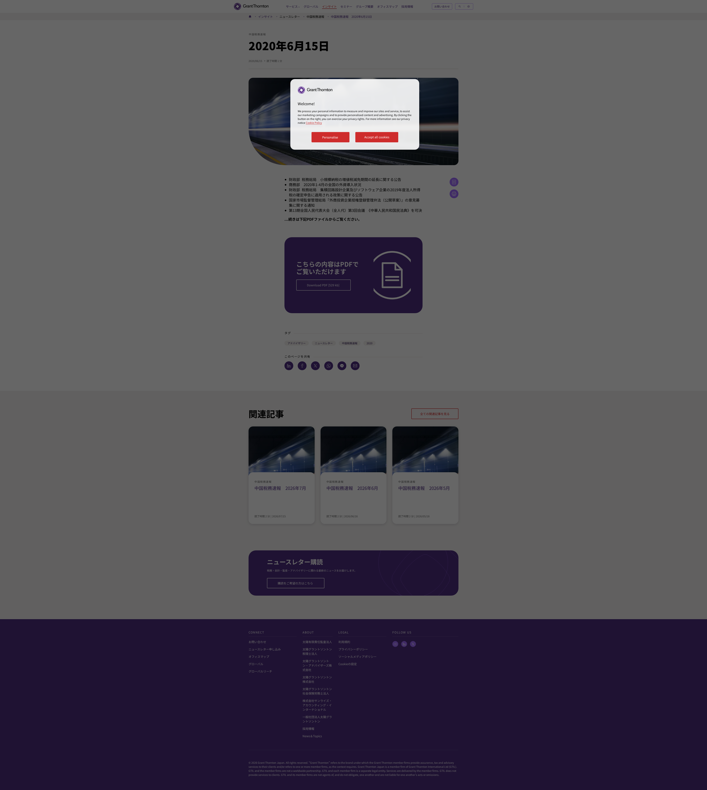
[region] (354, 114)
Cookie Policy (314, 122)
